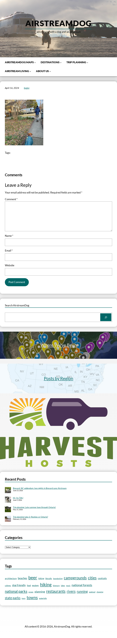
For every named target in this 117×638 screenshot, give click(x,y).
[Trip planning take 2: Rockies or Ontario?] (8, 519)
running (82, 591)
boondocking (58, 579)
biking (41, 578)
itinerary (56, 585)
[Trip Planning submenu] (87, 62)
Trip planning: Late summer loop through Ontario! (34, 507)
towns (32, 597)
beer (32, 577)
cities (92, 578)
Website (9, 265)
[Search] (105, 317)
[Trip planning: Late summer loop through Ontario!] (8, 509)
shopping (100, 592)
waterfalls (43, 598)
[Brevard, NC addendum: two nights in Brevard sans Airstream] (8, 490)
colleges (8, 586)
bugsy (26, 88)
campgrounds (75, 578)
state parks (12, 598)
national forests (82, 585)
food (29, 585)
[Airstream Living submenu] (30, 71)
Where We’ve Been (58, 345)
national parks (16, 591)
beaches (22, 578)
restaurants (56, 591)
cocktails (102, 578)
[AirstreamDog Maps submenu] (35, 62)
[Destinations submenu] (61, 62)
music (68, 586)
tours (23, 598)
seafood (92, 592)
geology (35, 585)
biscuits (48, 578)
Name (9, 235)
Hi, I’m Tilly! (18, 498)
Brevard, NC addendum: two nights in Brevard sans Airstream (40, 488)
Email (9, 250)
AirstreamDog (58, 23)
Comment (11, 199)
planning (40, 591)
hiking (46, 584)
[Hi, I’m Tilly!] (8, 500)
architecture (11, 578)
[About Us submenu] (50, 71)
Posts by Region (58, 378)
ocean (30, 592)
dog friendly (19, 585)
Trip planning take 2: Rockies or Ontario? (30, 517)
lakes (63, 585)
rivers (71, 591)
